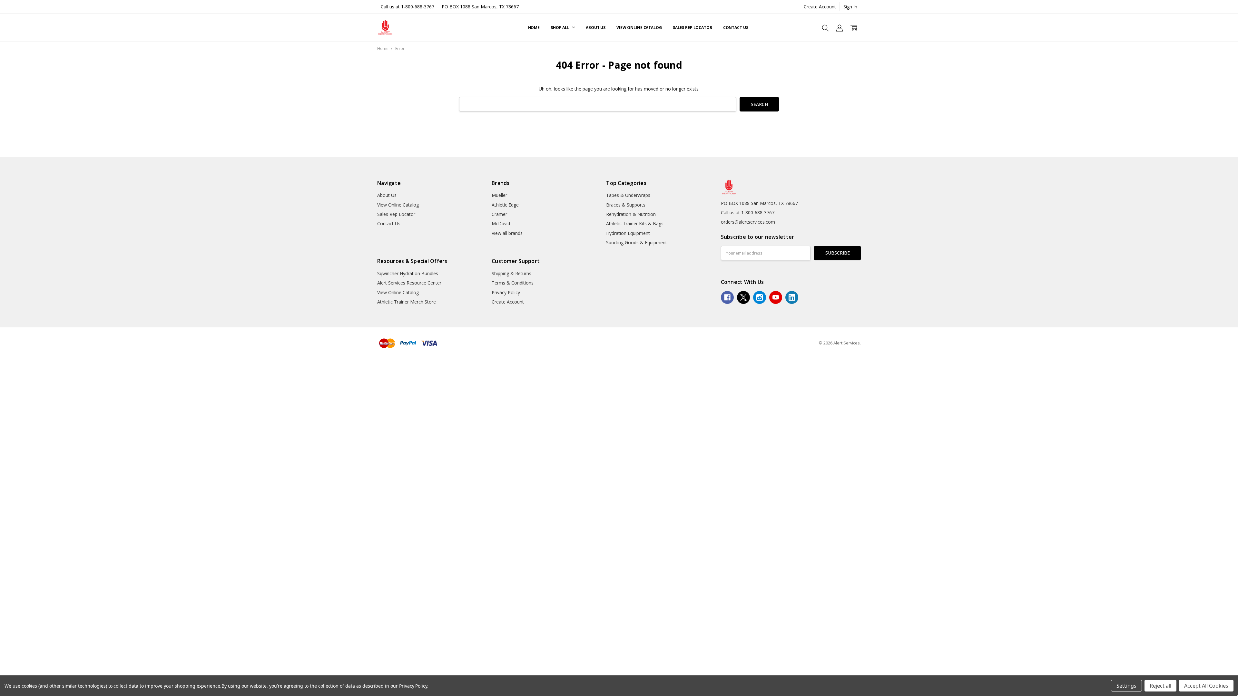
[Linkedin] (791, 297)
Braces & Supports (625, 205)
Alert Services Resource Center (409, 283)
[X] (743, 297)
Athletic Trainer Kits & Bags (634, 223)
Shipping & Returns (511, 273)
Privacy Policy (506, 292)
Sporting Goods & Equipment (636, 242)
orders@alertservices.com (748, 222)
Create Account (820, 7)
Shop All (560, 27)
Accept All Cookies (1206, 685)
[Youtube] (775, 297)
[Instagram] (759, 297)
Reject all (1160, 685)
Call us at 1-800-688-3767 (407, 7)
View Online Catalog (639, 27)
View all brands (507, 233)
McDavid (501, 223)
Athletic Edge (505, 205)
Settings (1126, 685)
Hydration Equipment (628, 233)
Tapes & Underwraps (628, 195)
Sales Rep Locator (692, 27)
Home (534, 27)
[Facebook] (727, 297)
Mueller (499, 195)
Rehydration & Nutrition (631, 214)
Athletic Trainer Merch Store (406, 302)
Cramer (499, 214)
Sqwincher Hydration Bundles (407, 273)
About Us (595, 27)
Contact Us (735, 27)
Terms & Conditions (513, 283)
